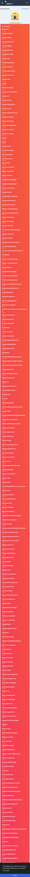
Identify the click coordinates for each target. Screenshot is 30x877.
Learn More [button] (6, 870)
